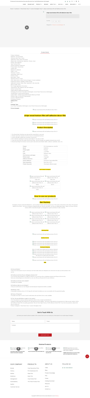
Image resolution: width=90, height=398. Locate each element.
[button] (80, 4)
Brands (12, 368)
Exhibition (12, 376)
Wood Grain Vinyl (25, 8)
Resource (47, 383)
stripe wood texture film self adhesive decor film (55, 8)
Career (46, 378)
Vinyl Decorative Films (33, 368)
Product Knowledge (50, 373)
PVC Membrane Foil (33, 370)
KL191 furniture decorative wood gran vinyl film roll (54, 352)
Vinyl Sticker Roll (32, 378)
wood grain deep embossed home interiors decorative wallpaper (17, 352)
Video (46, 367)
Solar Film (30, 376)
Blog (46, 370)
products (17, 8)
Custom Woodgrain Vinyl (36, 8)
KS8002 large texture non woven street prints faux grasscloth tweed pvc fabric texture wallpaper (71, 353)
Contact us (47, 389)
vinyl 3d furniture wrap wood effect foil (36, 351)
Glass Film (30, 373)
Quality (12, 384)
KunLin (11, 8)
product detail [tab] (45, 52)
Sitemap (57, 395)
